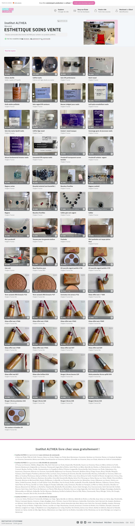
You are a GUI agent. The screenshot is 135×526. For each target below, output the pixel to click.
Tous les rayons (10, 51)
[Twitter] (85, 522)
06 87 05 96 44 (63, 21)
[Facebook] (78, 522)
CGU (127, 522)
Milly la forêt (8, 26)
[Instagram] (81, 522)
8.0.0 (132, 522)
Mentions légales (118, 522)
